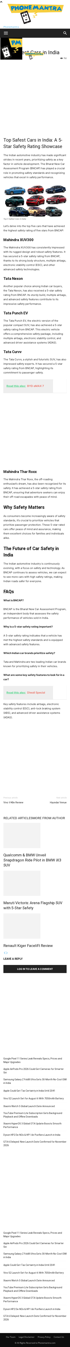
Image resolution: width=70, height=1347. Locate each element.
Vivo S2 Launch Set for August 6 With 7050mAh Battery (33, 1098)
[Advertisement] (35, 97)
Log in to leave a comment (35, 968)
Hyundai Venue (58, 802)
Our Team (10, 1337)
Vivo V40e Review (13, 802)
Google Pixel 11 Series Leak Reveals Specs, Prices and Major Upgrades (32, 1060)
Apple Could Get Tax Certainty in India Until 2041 (29, 1090)
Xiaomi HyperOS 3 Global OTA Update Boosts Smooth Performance (32, 1125)
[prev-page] (4, 952)
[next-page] (7, 952)
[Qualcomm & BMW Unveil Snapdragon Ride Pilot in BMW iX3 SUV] (35, 835)
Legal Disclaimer (26, 1337)
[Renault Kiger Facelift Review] (35, 926)
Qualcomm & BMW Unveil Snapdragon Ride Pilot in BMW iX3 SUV (32, 860)
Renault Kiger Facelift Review (28, 946)
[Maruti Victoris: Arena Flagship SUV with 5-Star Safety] (35, 883)
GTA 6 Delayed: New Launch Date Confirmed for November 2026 (34, 1143)
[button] (5, 33)
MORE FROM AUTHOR (48, 818)
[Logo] (11, 58)
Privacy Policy (44, 1337)
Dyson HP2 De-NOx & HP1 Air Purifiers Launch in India (31, 1135)
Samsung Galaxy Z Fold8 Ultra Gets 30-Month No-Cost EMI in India (35, 1081)
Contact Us (59, 1337)
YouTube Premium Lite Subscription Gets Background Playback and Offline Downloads (32, 1115)
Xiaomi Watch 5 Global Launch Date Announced (29, 1106)
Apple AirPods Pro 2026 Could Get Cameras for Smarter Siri (33, 1071)
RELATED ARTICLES (17, 818)
